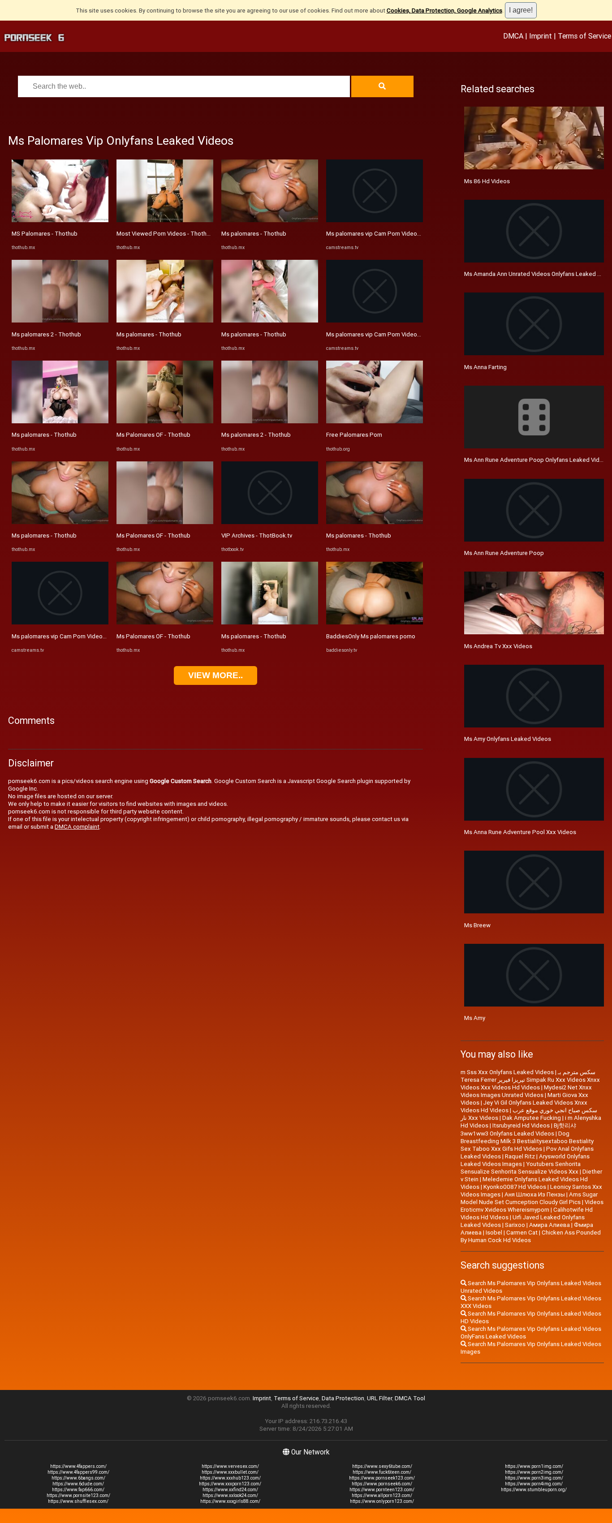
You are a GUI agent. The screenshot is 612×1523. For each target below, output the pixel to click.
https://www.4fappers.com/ (78, 1466)
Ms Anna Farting (485, 367)
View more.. (215, 675)
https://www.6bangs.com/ (78, 1478)
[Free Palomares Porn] (374, 421)
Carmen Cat (522, 1232)
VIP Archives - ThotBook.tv (256, 535)
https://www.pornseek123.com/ (382, 1478)
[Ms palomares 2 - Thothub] (60, 320)
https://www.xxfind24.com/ (230, 1490)
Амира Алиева (549, 1225)
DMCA (513, 35)
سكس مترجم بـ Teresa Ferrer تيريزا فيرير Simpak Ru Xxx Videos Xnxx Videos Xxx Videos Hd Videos (530, 1079)
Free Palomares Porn (354, 435)
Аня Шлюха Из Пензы (534, 1194)
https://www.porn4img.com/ (534, 1484)
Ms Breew (477, 925)
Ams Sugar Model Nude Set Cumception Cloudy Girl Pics (529, 1198)
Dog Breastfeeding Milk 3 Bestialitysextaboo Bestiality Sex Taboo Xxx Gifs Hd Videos (527, 1141)
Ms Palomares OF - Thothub (153, 435)
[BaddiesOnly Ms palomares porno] (374, 622)
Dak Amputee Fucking (531, 1118)
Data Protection (343, 1398)
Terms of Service (584, 35)
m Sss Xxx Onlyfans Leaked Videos (507, 1072)
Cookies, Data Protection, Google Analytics (444, 10)
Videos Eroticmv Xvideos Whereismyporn (532, 1205)
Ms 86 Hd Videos (487, 181)
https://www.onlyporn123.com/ (382, 1501)
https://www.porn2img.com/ (534, 1472)
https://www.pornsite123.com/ (78, 1495)
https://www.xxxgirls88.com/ (230, 1501)
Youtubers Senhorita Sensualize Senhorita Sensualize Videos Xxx (521, 1167)
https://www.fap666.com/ (78, 1490)
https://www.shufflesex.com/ (78, 1501)
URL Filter (379, 1398)
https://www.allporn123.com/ (382, 1495)
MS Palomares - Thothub (45, 233)
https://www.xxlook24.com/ (230, 1495)
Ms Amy (474, 1018)
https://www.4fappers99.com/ (78, 1472)
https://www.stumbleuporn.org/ (534, 1490)
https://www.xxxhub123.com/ (230, 1478)
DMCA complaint (77, 826)
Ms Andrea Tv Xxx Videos (498, 646)
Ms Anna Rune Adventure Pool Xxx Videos (520, 832)
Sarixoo (515, 1225)
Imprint (540, 35)
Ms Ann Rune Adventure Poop (504, 553)
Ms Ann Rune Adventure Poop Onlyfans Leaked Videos (537, 460)
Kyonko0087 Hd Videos (514, 1187)
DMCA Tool (410, 1398)
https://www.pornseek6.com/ (382, 1484)
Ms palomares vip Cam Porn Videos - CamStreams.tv (81, 636)
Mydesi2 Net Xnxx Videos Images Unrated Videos (526, 1091)
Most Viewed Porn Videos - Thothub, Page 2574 (180, 233)
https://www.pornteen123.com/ (381, 1490)
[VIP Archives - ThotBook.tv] (269, 522)
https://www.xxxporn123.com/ (230, 1484)
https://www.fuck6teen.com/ (382, 1472)
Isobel (494, 1232)
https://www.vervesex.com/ (230, 1466)
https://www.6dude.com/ (78, 1484)
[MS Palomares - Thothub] (60, 220)
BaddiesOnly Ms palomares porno (370, 636)
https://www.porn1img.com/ (534, 1466)
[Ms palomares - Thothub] (60, 421)
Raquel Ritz (520, 1156)
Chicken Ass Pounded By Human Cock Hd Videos (531, 1236)
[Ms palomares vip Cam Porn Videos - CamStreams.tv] (60, 622)
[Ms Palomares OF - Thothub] (164, 421)
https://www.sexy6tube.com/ (382, 1466)
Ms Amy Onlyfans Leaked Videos (507, 739)
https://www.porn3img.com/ (534, 1478)
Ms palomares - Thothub (44, 435)
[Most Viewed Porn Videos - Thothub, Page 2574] (164, 220)
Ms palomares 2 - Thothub (46, 334)
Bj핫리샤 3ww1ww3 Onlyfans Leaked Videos (518, 1129)
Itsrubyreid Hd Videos (521, 1125)
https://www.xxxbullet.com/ (230, 1472)
